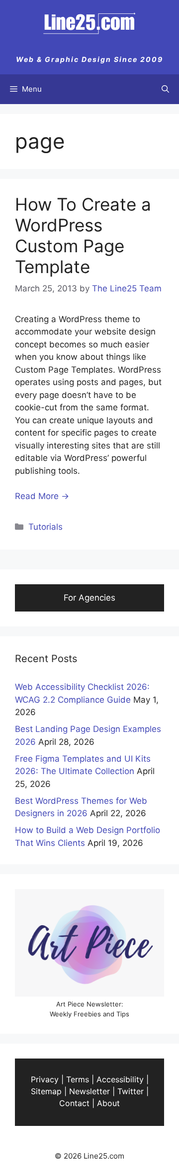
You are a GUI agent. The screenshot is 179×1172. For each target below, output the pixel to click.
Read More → (42, 496)
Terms (77, 1079)
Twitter (130, 1091)
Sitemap (46, 1091)
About (108, 1103)
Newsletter (89, 1091)
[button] (165, 89)
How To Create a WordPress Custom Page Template (83, 235)
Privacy (45, 1079)
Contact (74, 1103)
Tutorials (45, 527)
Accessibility (120, 1079)
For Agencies (89, 598)
